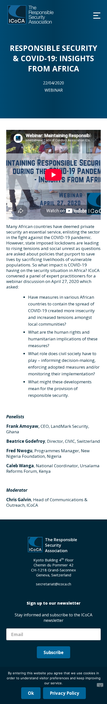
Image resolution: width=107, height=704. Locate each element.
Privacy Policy (64, 693)
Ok (31, 693)
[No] (100, 685)
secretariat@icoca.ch (53, 583)
